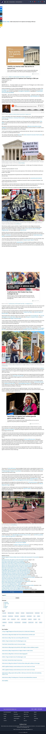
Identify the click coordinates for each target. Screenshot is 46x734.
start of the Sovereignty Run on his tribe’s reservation (23, 480)
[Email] (1, 23)
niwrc (18, 619)
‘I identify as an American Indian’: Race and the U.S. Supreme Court (20, 67)
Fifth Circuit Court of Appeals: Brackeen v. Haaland (11, 584)
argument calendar (27, 488)
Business (5, 714)
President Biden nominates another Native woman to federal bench (14, 574)
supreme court (30, 622)
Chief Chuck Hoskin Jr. (34, 478)
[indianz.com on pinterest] (38, 709)
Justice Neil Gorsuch (12, 468)
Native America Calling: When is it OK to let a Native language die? (14, 654)
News (5, 2)
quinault (35, 619)
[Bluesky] (1, 9)
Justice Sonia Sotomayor (9, 429)
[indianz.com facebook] (28, 2)
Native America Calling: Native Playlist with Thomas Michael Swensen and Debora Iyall (18, 634)
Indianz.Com (4, 21)
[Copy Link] (1, 25)
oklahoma (29, 619)
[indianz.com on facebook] (31, 709)
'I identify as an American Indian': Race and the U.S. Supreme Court (19, 114)
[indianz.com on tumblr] (40, 2)
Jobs (8, 2)
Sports (35, 716)
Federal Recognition (17, 716)
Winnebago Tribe (26, 727)
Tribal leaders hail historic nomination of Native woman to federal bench (15, 573)
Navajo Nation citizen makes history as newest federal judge (13, 562)
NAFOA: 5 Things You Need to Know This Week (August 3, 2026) (14, 657)
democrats (4, 616)
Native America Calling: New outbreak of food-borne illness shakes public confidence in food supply (20, 663)
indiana (38, 616)
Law (5, 605)
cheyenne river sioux (29, 613)
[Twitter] (1, 16)
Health (15, 720)
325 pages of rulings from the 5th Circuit (21, 544)
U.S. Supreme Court (5, 90)
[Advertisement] (23, 13)
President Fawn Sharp (27, 312)
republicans (4, 622)
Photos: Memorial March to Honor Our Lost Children (12, 586)
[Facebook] (1, 7)
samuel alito (11, 622)
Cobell (5, 718)
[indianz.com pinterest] (42, 2)
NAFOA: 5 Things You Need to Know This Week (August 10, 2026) (14, 641)
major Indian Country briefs (18, 376)
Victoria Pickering (21, 163)
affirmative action (11, 613)
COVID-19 (5, 720)
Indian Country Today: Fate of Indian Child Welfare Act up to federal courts (16, 589)
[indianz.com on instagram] (37, 709)
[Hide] (0, 27)
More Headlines (5, 680)
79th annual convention (32, 482)
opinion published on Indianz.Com (25, 383)
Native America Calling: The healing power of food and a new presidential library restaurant (19, 677)
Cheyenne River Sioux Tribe (9, 383)
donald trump (10, 616)
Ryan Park (20, 135)
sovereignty (24, 622)
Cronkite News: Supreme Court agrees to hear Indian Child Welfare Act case (16, 570)
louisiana (4, 619)
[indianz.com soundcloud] (33, 2)
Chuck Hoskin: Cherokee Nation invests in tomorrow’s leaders (13, 644)
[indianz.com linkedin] (38, 2)
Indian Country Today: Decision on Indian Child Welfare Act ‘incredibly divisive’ (16, 581)
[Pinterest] (1, 18)
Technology (36, 718)
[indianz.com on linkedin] (41, 709)
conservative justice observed (36, 178)
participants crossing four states (31, 317)
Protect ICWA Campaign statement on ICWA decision (12, 582)
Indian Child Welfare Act (34, 96)
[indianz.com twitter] (30, 2)
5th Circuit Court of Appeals (20, 542)
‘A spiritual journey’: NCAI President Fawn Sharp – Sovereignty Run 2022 (20, 293)
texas (36, 622)
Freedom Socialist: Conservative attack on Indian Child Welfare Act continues (16, 576)
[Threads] (1, 14)
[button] (23, 149)
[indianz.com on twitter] (32, 709)
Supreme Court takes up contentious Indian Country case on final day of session (17, 565)
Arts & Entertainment (7, 712)
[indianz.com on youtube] (35, 2)
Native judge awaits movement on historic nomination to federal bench (15, 569)
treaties (40, 622)
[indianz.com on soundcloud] (34, 709)
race (39, 619)
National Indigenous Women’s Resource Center (21, 535)
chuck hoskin (37, 613)
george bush (23, 616)
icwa (34, 616)
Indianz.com (25, 732)
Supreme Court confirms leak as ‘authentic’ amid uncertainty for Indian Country (17, 564)
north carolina (23, 619)
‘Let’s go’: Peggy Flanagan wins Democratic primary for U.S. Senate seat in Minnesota (18, 631)
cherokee (22, 613)
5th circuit (4, 613)
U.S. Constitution (7, 235)
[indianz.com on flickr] (44, 2)
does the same (23, 230)
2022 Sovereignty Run (34, 315)
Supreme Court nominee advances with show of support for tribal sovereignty (16, 566)
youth (3, 625)
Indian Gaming (26, 712)
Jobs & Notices (26, 716)
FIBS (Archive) (12, 2)
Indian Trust (6, 603)
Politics (5, 608)
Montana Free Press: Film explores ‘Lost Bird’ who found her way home (15, 560)
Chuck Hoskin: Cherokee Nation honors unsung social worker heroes (14, 568)
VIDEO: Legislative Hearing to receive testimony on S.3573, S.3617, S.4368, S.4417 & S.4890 (18, 670)
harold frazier (29, 616)
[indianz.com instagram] (37, 2)
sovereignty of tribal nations (24, 91)
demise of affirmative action (29, 439)
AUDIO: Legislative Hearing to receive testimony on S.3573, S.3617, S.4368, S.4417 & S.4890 (18, 666)
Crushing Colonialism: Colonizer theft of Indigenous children (13, 588)
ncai (8, 619)
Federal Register (16, 718)
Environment (16, 714)
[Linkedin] (1, 12)
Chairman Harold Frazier (38, 382)
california (17, 613)
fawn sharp (16, 616)
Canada (5, 716)
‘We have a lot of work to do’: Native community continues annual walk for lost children (18, 577)
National (6, 606)
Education (6, 602)
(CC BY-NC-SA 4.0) (18, 224)
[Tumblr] (1, 21)
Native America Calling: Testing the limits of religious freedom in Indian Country (17, 650)
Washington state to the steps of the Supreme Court (33, 329)
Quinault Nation (29, 328)
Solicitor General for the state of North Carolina (33, 135)
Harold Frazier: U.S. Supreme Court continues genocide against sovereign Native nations (21, 417)
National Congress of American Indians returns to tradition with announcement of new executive (20, 557)
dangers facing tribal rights (16, 318)
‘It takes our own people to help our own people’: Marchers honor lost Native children (18, 585)
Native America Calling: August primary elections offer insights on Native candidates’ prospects (20, 647)
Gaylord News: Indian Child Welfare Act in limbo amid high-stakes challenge (16, 572)
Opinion (35, 712)
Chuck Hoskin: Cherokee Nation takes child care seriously (12, 578)
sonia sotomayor (17, 622)
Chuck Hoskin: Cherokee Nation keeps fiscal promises (12, 660)
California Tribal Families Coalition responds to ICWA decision (13, 580)
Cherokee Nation (20, 242)
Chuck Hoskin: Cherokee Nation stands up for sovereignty (13, 561)
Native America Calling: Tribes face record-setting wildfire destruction (15, 638)
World (35, 720)
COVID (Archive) (18, 2)
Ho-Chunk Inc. (33, 726)
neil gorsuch (13, 619)
